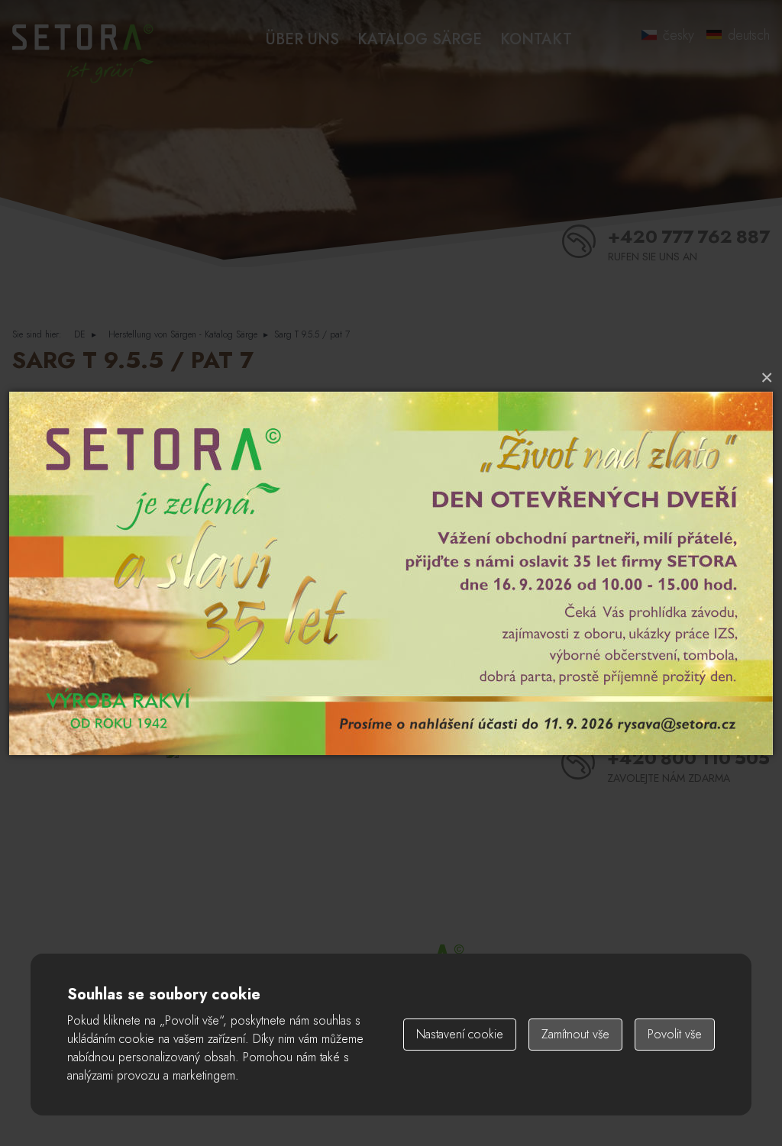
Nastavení (459, 1034)
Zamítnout (575, 1034)
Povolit (675, 1034)
